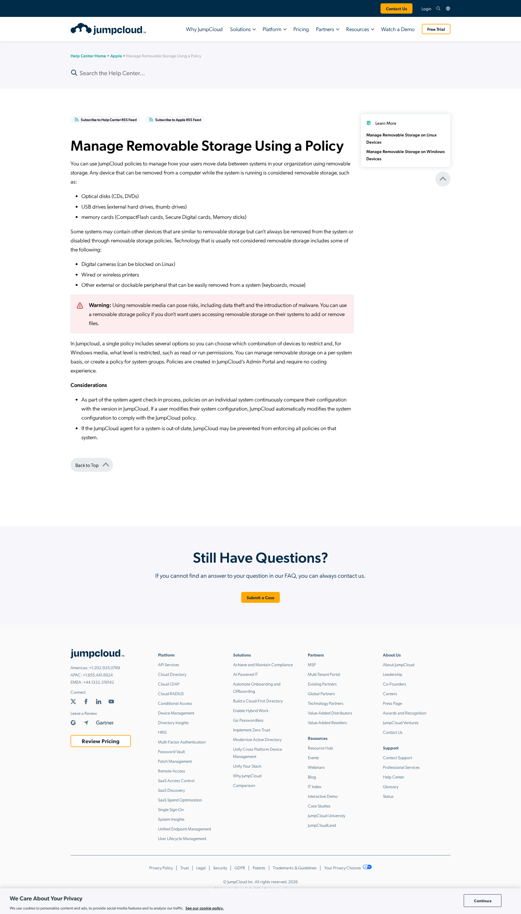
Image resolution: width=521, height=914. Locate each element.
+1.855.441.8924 (98, 674)
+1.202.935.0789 (104, 667)
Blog (312, 776)
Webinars (316, 767)
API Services (168, 664)
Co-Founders (394, 683)
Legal (201, 867)
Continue (482, 900)
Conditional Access (175, 703)
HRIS (162, 732)
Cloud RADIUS (171, 693)
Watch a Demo (398, 28)
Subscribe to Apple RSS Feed (178, 119)
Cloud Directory (172, 674)
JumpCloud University (326, 815)
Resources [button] (357, 28)
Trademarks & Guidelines (295, 867)
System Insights (171, 819)
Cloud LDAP (168, 683)
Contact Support (397, 757)
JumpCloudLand (322, 825)
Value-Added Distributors (330, 712)
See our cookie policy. (204, 907)
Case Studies (319, 805)
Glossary (390, 786)
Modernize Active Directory (257, 739)
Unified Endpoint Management (184, 828)
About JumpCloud (398, 664)
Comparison (244, 785)
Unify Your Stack (247, 766)
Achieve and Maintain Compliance (263, 664)
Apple (116, 55)
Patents (259, 867)
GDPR (240, 867)
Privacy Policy (161, 867)
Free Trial (436, 29)
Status (388, 796)
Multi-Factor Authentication (182, 741)
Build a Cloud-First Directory (258, 700)
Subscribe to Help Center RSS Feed (109, 119)
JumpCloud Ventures (400, 722)
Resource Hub (320, 747)
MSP (312, 664)
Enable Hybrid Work (251, 710)
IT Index (314, 786)
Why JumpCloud (204, 28)
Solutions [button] (240, 28)
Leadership (392, 674)
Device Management (176, 712)
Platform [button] (272, 28)
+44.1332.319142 (98, 682)
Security (220, 867)
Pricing (301, 28)
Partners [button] (325, 28)
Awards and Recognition (404, 712)
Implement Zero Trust (251, 729)
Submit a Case (261, 597)
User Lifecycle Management (182, 838)
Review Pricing (100, 740)
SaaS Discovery (171, 790)
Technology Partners (325, 703)
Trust (184, 867)
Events (313, 757)
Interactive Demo (323, 796)
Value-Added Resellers (327, 722)
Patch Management (175, 761)
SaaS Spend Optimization (180, 799)
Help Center (393, 776)
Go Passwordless (248, 720)
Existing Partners (322, 683)
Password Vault (171, 751)
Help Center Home (88, 55)
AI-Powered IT (245, 674)
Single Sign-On (171, 809)
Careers (390, 693)
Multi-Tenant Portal (324, 674)
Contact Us (396, 8)
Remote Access (171, 770)
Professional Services (401, 767)
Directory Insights (173, 722)
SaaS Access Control (176, 780)
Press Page (392, 703)
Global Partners (321, 693)
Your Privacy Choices (343, 867)
